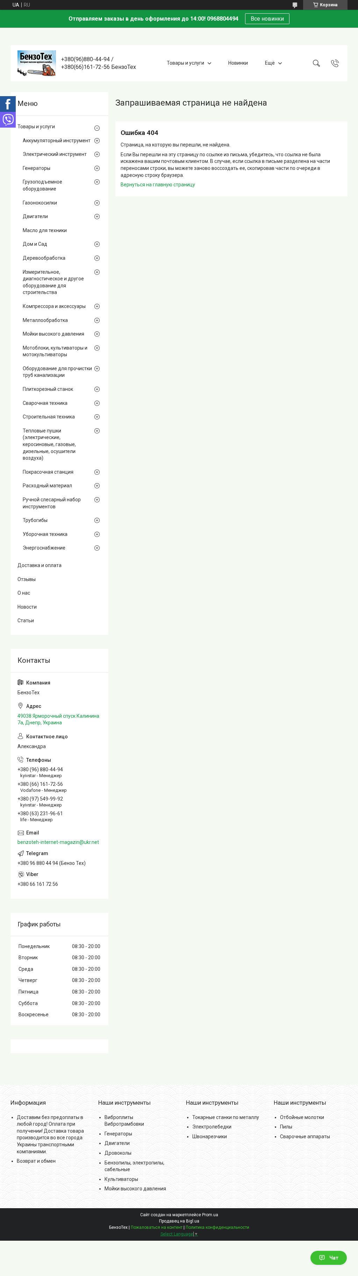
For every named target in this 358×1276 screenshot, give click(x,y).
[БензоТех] (36, 63)
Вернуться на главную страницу (158, 184)
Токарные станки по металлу (225, 1117)
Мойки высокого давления (53, 334)
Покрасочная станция (48, 472)
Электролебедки (211, 1127)
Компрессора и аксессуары (54, 306)
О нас (23, 593)
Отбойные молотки (302, 1117)
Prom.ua (210, 1214)
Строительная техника (49, 417)
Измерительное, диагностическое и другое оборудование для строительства (53, 282)
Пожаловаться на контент (156, 1227)
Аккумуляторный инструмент (57, 140)
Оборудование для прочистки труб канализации (57, 372)
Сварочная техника (45, 403)
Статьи (25, 620)
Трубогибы (35, 520)
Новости (27, 607)
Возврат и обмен (36, 1161)
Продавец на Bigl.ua (179, 1221)
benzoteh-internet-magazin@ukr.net (58, 842)
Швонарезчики (209, 1136)
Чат (333, 1258)
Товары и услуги (185, 63)
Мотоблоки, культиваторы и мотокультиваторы (55, 351)
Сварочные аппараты (305, 1136)
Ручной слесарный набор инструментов (52, 503)
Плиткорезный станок (48, 389)
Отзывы (26, 579)
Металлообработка (45, 320)
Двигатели (35, 216)
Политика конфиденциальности (217, 1227)
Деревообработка (44, 258)
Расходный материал (47, 485)
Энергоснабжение (44, 548)
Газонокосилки (40, 203)
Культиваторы (121, 1179)
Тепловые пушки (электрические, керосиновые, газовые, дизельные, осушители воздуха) (49, 444)
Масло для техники (45, 230)
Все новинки (267, 18)
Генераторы (36, 168)
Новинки (238, 63)
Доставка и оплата (39, 565)
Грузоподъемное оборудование (42, 185)
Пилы (286, 1127)
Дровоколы (118, 1153)
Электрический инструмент (55, 154)
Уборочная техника (45, 534)
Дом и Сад (35, 244)
